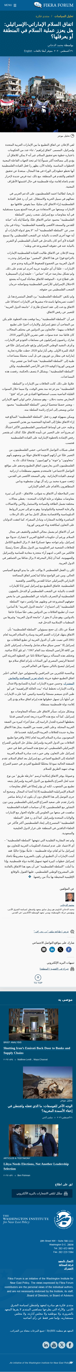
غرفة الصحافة (66, 1264)
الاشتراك (68, 1268)
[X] (60, 949)
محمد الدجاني (55, 45)
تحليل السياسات (63, 16)
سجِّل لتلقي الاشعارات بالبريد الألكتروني (39, 1193)
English (28, 50)
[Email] (44, 949)
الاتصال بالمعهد (65, 1261)
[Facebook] (69, 949)
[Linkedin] (52, 949)
